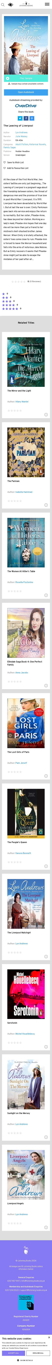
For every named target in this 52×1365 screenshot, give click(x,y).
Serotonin (12, 1023)
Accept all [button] (13, 1353)
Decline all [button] (38, 1353)
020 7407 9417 (13, 1281)
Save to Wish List (15, 162)
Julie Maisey (21, 136)
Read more (24, 1348)
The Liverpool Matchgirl (19, 933)
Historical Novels (37, 144)
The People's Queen (17, 842)
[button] (47, 4)
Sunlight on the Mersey (18, 1113)
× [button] (49, 1338)
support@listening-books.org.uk (33, 1290)
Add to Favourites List (17, 168)
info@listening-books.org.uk (33, 1281)
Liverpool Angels (15, 1203)
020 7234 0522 (12, 1290)
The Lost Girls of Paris (18, 752)
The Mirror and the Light (19, 391)
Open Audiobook (26, 92)
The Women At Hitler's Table (21, 571)
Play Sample (26, 78)
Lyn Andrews (21, 132)
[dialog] (26, 1350)
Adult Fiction (21, 144)
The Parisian (13, 481)
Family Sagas (9, 147)
